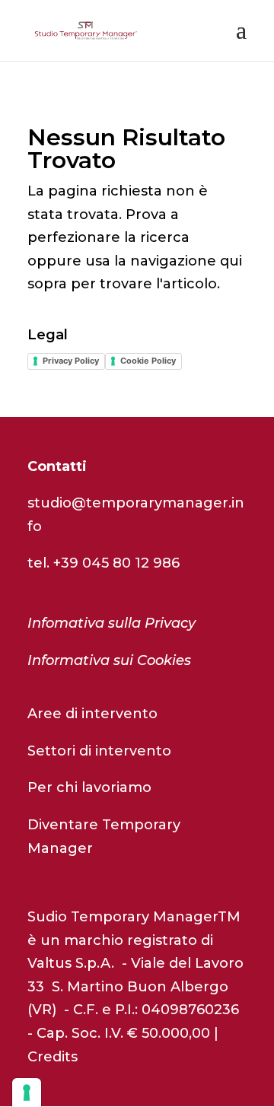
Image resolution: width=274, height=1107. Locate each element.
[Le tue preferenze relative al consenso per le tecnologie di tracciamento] (26, 1092)
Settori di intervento (99, 751)
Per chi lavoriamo (89, 787)
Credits (52, 1056)
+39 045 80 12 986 (116, 563)
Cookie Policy (148, 360)
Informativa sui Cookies (109, 660)
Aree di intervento (92, 713)
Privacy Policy (71, 360)
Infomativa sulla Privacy (111, 623)
